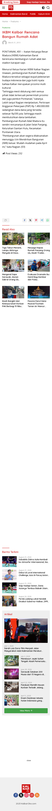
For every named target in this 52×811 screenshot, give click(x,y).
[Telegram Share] (42, 220)
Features (6, 27)
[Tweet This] (30, 220)
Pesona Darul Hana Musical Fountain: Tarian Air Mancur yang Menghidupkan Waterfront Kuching (37, 304)
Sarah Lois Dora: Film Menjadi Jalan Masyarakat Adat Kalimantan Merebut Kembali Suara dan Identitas (22, 649)
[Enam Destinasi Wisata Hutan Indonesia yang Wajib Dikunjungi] (11, 700)
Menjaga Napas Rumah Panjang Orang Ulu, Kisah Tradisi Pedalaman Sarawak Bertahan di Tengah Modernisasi (39, 250)
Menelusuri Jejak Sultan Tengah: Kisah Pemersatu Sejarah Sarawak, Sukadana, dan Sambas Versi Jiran (33, 660)
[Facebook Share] (24, 220)
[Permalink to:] (4, 42)
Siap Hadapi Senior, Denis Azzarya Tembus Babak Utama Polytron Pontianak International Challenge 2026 (34, 587)
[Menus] (4, 7)
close (29, 761)
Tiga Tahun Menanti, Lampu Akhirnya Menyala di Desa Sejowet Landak (12, 250)
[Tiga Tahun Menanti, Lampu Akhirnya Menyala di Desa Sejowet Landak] (13, 239)
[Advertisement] (26, 185)
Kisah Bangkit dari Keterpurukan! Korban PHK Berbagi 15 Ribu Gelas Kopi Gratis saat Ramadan (13, 304)
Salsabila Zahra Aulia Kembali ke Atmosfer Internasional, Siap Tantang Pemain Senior (34, 560)
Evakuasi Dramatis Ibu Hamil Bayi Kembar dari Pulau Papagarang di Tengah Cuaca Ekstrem (38, 277)
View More (25, 710)
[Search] (48, 7)
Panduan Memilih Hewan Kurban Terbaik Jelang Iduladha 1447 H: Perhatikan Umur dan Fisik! (34, 686)
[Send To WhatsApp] (47, 220)
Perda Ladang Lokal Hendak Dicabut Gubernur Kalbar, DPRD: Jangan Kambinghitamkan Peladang (34, 600)
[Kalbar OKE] (14, 7)
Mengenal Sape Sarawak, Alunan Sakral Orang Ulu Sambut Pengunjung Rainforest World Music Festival (12, 277)
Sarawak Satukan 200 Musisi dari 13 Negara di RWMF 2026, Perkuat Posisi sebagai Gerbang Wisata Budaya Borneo (34, 673)
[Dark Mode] (43, 7)
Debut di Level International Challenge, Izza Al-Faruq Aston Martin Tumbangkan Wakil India (34, 574)
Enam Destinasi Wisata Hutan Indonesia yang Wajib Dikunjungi (32, 699)
